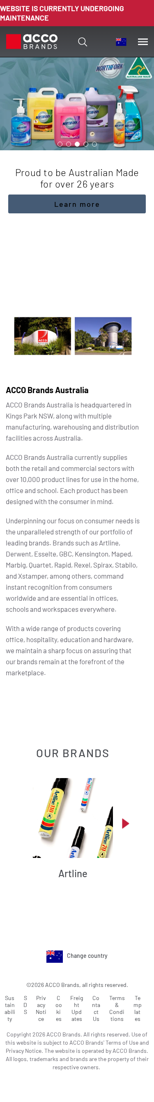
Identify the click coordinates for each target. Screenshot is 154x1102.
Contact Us (96, 1008)
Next (126, 823)
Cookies (58, 1008)
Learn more (77, 203)
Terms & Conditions (117, 1008)
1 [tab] (59, 144)
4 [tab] (85, 144)
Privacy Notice (41, 1008)
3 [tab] (77, 144)
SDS (25, 1004)
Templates (137, 1008)
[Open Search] (83, 42)
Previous (23, 823)
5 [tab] (94, 144)
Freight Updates (76, 1008)
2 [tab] (68, 144)
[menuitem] (121, 42)
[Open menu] (143, 42)
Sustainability (10, 1008)
